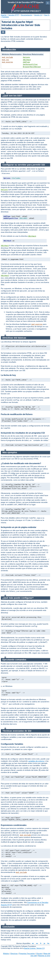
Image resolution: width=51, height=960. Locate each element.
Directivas (14, 953)
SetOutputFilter (30, 64)
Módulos (6, 953)
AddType (26, 62)
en (32, 943)
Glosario (39, 953)
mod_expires (7, 62)
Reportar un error (44, 956)
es (37, 943)
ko (48, 943)
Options (26, 57)
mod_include (7, 57)
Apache (3, 15)
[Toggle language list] (3, 32)
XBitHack (27, 60)
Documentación (26, 15)
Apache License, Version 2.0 (34, 948)
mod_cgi (5, 60)
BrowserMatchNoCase (32, 67)
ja (44, 943)
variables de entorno (36, 761)
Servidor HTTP (13, 15)
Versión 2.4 (38, 15)
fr (41, 943)
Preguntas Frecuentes (27, 953)
